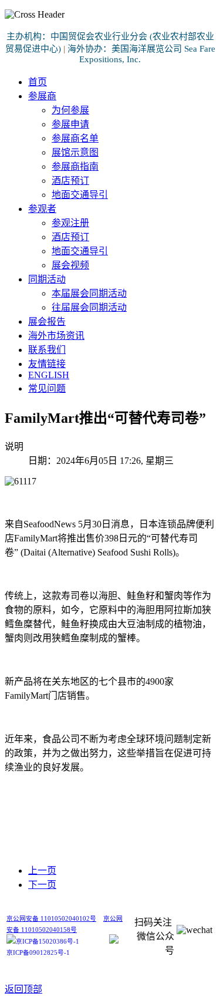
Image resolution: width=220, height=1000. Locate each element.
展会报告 (47, 321)
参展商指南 (75, 166)
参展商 (42, 96)
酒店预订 (70, 181)
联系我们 (47, 350)
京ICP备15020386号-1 (47, 941)
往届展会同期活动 (89, 307)
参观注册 (70, 223)
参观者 (42, 209)
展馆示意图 (75, 152)
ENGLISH (48, 375)
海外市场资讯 (56, 336)
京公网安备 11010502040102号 (51, 918)
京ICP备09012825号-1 (38, 953)
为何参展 (70, 110)
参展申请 (70, 124)
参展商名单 (75, 138)
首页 (37, 82)
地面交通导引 (80, 195)
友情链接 (47, 364)
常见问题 (47, 388)
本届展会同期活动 (89, 293)
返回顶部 (23, 989)
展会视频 (70, 265)
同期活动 (47, 279)
